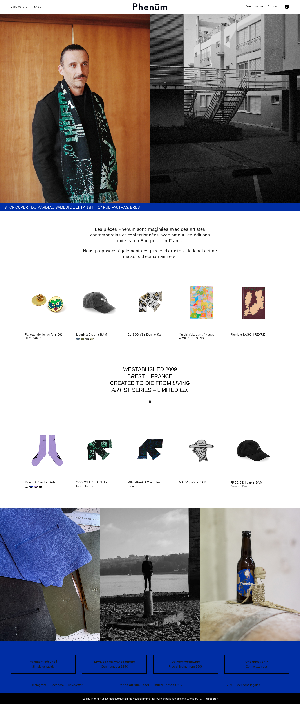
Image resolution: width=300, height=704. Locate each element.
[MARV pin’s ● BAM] (201, 451)
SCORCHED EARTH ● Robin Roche (92, 484)
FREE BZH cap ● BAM (246, 482)
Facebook (57, 685)
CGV (229, 685)
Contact (273, 6)
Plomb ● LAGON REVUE (247, 334)
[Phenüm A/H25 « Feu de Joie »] (75, 101)
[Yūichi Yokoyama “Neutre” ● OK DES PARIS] (201, 303)
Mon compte (254, 6)
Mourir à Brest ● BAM (91, 334)
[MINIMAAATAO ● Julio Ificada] (150, 451)
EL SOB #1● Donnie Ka (144, 334)
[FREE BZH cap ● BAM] (252, 451)
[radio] (78, 339)
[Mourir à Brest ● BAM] (98, 303)
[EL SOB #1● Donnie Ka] (150, 303)
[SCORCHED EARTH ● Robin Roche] (98, 451)
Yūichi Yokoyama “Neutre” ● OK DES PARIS (197, 336)
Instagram (39, 685)
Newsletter (75, 685)
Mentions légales (248, 685)
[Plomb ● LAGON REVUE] (252, 303)
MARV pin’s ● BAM (192, 482)
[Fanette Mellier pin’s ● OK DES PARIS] (47, 303)
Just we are (19, 6)
